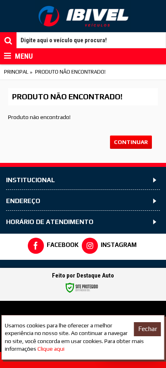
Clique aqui (50, 348)
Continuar (131, 142)
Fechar (147, 329)
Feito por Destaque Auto (83, 275)
